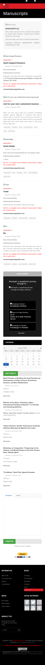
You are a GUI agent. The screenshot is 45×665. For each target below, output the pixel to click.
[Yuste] (22, 184)
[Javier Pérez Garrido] (7, 6)
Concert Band (28, 578)
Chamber (27, 584)
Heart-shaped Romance (14, 63)
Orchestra (27, 575)
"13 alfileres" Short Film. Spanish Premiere (19, 472)
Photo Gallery (6, 603)
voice (35, 127)
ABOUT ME (5, 575)
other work (11, 131)
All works (16, 333)
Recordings (5, 600)
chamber (14, 127)
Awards (4, 581)
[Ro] (22, 226)
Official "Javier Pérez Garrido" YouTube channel (18, 413)
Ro (4, 233)
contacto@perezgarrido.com (13, 89)
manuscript (7, 127)
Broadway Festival (18, 306)
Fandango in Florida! (19, 327)
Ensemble (27, 581)
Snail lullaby (9, 146)
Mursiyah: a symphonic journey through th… (22, 282)
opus (5, 131)
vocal (20, 127)
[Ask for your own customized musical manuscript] (22, 97)
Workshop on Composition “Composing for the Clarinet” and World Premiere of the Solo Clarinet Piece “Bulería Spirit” (21, 450)
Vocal (25, 587)
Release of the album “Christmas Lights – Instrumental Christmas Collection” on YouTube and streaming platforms (21, 405)
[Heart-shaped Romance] (22, 56)
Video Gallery (6, 606)
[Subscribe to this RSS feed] (40, 23)
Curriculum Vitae (7, 578)
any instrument (28, 127)
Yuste (6, 191)
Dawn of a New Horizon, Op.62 (20, 318)
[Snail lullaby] (22, 139)
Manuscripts (7, 60)
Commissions (6, 584)
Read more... (7, 396)
